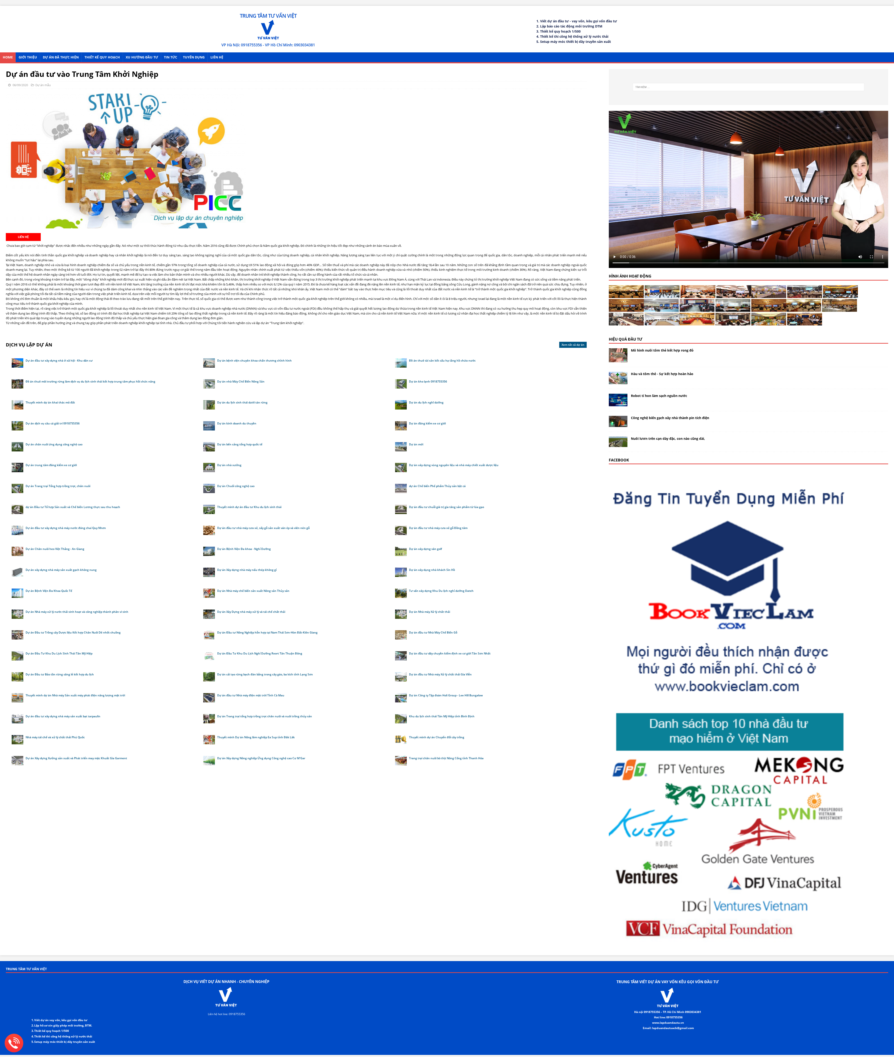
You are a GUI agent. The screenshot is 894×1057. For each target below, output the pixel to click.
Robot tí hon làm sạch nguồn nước (659, 395)
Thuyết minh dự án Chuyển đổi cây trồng (436, 737)
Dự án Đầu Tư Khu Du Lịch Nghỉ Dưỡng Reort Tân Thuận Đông (259, 653)
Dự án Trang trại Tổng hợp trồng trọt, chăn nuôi (58, 486)
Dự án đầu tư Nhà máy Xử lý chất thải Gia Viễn (440, 674)
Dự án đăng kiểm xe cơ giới (427, 423)
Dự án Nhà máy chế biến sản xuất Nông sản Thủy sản (253, 591)
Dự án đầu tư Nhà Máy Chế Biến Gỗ (433, 632)
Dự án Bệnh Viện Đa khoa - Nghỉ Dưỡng (244, 549)
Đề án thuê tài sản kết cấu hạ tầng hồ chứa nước (442, 360)
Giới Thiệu (28, 57)
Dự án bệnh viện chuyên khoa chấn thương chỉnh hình (254, 360)
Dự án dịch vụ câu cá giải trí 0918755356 (53, 423)
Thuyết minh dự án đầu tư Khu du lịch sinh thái (249, 507)
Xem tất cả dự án (573, 345)
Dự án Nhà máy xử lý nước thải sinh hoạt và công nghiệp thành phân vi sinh (77, 612)
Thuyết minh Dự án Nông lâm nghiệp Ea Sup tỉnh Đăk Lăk (256, 737)
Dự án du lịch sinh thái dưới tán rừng (242, 402)
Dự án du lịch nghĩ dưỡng (426, 402)
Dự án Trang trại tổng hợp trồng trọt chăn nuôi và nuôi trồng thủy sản (264, 716)
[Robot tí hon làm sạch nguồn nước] (618, 403)
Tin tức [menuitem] (170, 57)
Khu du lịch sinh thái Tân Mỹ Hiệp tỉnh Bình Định (441, 716)
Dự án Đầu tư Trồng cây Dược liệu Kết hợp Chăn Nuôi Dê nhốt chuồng (73, 632)
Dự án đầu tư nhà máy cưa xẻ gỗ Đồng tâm (438, 528)
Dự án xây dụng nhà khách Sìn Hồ (432, 570)
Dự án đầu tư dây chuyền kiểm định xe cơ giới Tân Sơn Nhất (450, 653)
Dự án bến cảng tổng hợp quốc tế (239, 444)
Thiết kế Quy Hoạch (102, 57)
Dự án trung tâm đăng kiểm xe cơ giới (51, 465)
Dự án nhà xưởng (229, 465)
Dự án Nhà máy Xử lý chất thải (429, 612)
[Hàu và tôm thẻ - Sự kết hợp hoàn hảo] (618, 381)
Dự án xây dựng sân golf (425, 549)
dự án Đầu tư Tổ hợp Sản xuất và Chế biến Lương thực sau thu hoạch (73, 507)
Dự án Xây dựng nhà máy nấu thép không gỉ (247, 570)
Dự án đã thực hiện (61, 57)
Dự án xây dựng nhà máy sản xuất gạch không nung (61, 570)
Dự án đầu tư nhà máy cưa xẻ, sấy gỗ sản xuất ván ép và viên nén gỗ (263, 528)
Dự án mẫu (43, 85)
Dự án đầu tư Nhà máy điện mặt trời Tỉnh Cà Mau (250, 695)
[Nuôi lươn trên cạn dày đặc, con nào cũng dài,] (618, 444)
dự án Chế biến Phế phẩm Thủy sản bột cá (437, 486)
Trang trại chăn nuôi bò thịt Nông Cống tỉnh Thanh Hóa (446, 758)
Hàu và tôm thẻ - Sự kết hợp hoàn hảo (662, 374)
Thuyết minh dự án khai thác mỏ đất (50, 402)
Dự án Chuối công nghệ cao (235, 486)
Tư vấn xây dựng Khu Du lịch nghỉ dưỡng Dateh (441, 591)
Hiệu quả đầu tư (625, 339)
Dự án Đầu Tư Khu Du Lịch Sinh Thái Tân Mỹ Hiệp (59, 653)
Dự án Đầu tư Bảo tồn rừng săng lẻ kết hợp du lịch (60, 674)
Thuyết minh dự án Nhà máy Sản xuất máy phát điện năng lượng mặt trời (75, 695)
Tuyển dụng (194, 57)
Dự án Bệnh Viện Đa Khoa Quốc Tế (49, 591)
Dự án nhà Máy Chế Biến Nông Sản (240, 381)
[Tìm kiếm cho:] (748, 87)
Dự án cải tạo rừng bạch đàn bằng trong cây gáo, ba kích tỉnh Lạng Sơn (265, 674)
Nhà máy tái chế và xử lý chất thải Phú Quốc (55, 737)
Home (8, 57)
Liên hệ (216, 57)
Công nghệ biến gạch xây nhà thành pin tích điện (670, 418)
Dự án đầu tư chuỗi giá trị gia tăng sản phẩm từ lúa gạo (446, 507)
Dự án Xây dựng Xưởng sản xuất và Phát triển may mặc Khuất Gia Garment (76, 758)
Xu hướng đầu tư (142, 57)
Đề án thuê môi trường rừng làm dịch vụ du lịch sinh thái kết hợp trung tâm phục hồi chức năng (90, 381)
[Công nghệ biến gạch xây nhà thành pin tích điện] (618, 424)
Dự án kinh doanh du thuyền (236, 423)
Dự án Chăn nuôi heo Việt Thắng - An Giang (55, 549)
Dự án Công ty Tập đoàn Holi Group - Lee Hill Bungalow (446, 695)
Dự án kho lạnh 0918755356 (428, 381)
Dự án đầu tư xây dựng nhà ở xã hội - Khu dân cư (59, 360)
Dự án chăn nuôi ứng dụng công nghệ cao (54, 444)
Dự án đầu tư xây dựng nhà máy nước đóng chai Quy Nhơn (66, 528)
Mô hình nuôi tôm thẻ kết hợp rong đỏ (662, 350)
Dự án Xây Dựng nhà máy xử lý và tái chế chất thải (251, 612)
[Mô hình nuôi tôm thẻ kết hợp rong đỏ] (618, 359)
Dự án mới (416, 444)
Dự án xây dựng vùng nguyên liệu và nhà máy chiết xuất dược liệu (453, 465)
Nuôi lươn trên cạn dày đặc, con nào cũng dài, (668, 438)
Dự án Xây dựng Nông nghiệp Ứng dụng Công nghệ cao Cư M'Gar (261, 758)
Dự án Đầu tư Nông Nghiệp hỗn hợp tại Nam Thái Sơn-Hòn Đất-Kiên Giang (267, 632)
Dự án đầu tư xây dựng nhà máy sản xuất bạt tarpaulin (63, 716)
